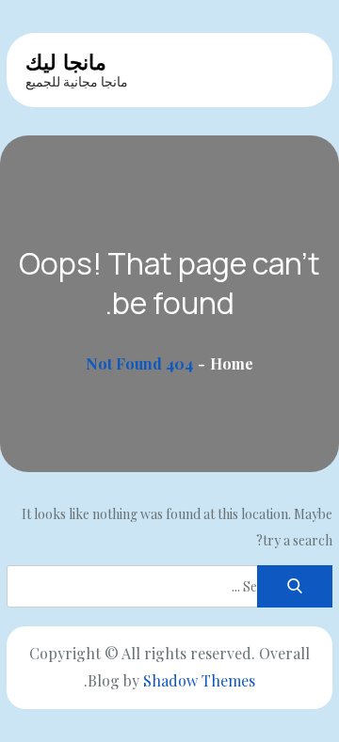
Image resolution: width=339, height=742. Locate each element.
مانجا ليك (65, 62)
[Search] (294, 586)
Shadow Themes (199, 680)
